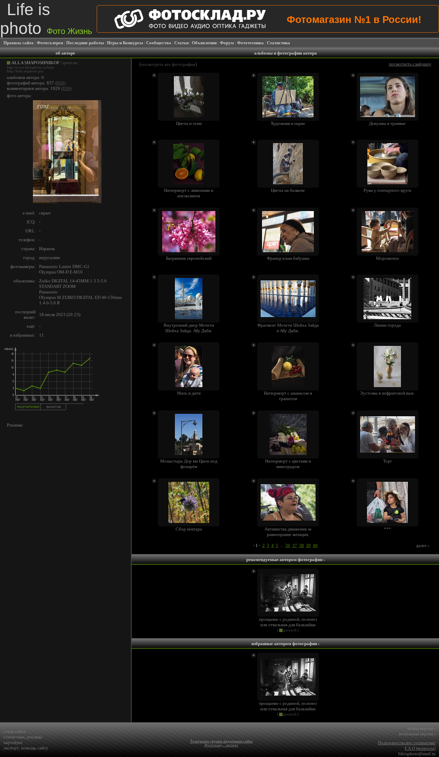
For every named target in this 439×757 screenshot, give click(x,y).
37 (294, 545)
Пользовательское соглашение (407, 742)
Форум (227, 42)
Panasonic (48, 291)
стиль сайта (14, 731)
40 (315, 545)
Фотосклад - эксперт (221, 745)
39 (308, 545)
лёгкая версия (421, 728)
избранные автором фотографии (285, 643)
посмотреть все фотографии (168, 64)
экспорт (11, 747)
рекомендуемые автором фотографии (285, 559)
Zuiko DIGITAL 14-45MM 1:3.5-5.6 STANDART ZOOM (73, 283)
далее (422, 545)
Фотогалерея (50, 42)
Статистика (278, 42)
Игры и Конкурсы (125, 42)
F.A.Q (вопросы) (420, 748)
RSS (60, 82)
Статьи (181, 42)
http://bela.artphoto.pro (25, 71)
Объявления (204, 42)
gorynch (290, 630)
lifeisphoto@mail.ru (417, 753)
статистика (14, 736)
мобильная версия (417, 733)
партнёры (12, 742)
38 (301, 545)
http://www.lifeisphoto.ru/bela (30, 67)
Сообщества (158, 42)
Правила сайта (18, 42)
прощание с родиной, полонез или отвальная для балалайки (288, 622)
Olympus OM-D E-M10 (61, 272)
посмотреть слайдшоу (410, 64)
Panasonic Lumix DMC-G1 (64, 266)
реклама (34, 736)
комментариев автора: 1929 (33, 88)
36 (287, 545)
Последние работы (85, 42)
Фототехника (250, 42)
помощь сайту (34, 747)
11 (41, 335)
